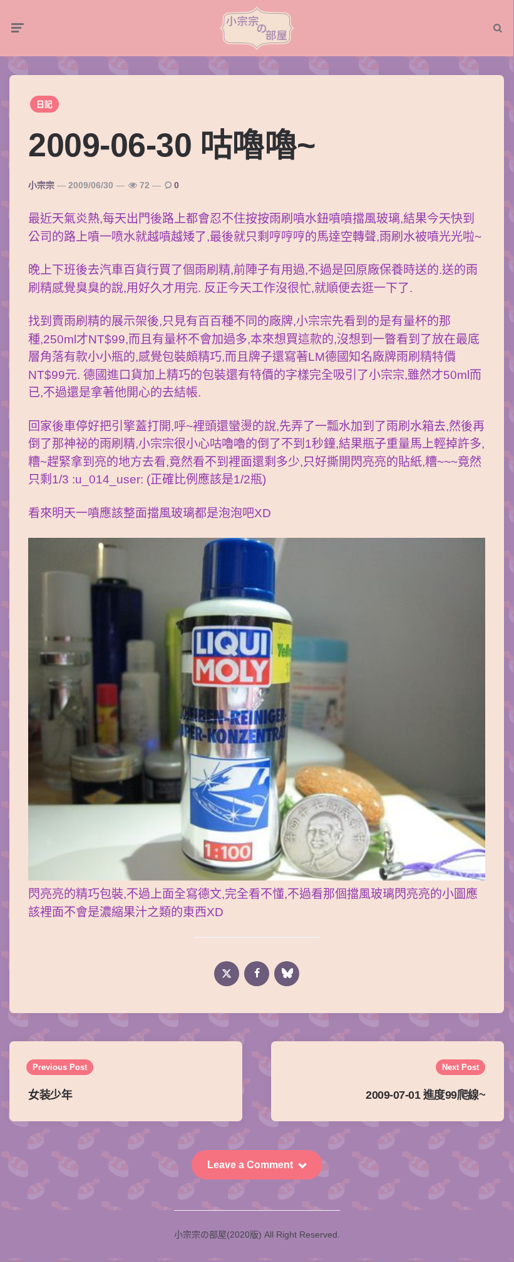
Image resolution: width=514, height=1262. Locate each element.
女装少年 (50, 1095)
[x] (226, 973)
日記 (44, 104)
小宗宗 (41, 185)
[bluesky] (286, 973)
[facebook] (256, 973)
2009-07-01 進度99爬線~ (425, 1095)
